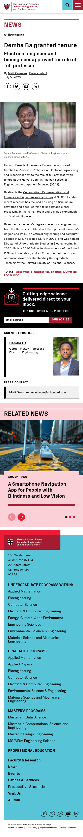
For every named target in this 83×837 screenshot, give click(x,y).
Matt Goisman (17, 73)
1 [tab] (66, 517)
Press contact (38, 73)
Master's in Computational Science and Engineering (38, 725)
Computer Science (22, 604)
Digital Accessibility (48, 827)
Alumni (14, 800)
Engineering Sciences (24, 624)
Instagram (60, 814)
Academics (22, 271)
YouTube (68, 814)
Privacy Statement (68, 827)
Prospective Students (26, 786)
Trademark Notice (15, 827)
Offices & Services (23, 780)
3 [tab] (74, 517)
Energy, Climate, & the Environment (35, 618)
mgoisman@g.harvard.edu (48, 392)
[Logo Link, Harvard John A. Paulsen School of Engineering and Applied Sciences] (21, 7)
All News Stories (14, 34)
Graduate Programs (27, 651)
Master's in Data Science (27, 717)
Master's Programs (27, 710)
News (12, 766)
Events (14, 773)
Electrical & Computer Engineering (34, 611)
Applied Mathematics (24, 591)
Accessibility (31, 827)
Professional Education (31, 750)
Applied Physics (20, 664)
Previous (12, 517)
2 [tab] (70, 517)
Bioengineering (40, 271)
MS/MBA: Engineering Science (31, 741)
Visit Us (14, 793)
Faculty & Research (24, 760)
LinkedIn (76, 814)
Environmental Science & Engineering (37, 631)
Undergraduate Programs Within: (40, 584)
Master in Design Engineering (30, 734)
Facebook (44, 814)
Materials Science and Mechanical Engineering (34, 639)
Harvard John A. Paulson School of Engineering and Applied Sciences (32, 542)
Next (21, 517)
